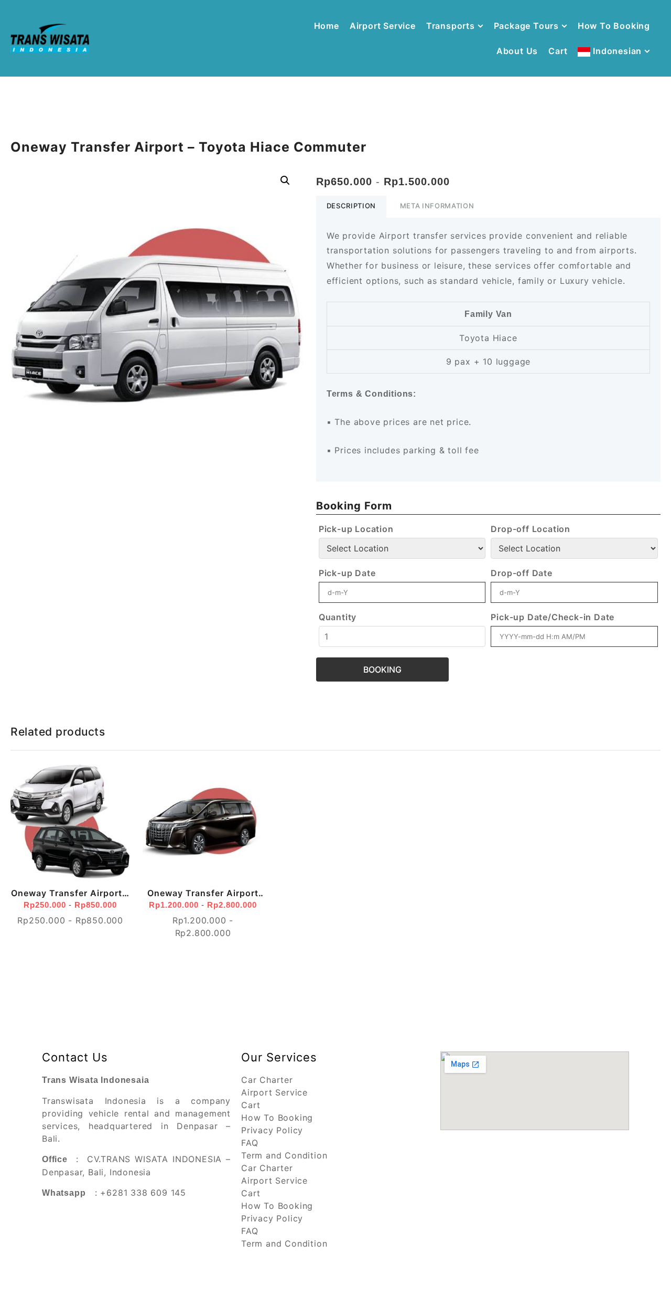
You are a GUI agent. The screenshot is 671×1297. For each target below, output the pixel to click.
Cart (557, 51)
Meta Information (437, 205)
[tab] (351, 207)
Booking (382, 669)
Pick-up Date (347, 573)
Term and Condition (284, 1155)
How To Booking (614, 25)
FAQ (249, 1142)
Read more (25, 879)
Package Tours (526, 25)
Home (326, 25)
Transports (450, 25)
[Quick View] (45, 879)
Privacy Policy (272, 1130)
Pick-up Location (356, 529)
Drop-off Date (521, 573)
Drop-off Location (530, 529)
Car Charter (267, 1080)
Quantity (337, 617)
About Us (517, 51)
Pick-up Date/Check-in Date (552, 617)
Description (351, 205)
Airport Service (383, 25)
